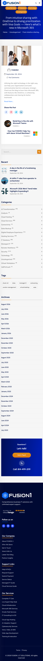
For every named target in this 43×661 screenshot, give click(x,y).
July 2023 (4, 430)
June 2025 (5, 367)
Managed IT (7, 244)
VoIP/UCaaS (6, 267)
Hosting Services (9, 236)
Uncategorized (21, 12)
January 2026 (6, 333)
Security (6, 251)
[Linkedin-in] (3, 526)
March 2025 (5, 382)
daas (13, 283)
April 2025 (5, 377)
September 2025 (7, 353)
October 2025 (6, 348)
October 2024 (6, 406)
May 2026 (4, 319)
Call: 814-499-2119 (21, 469)
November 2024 (7, 401)
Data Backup (7, 228)
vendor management (9, 287)
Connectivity (7, 224)
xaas (34, 287)
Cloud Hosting (7, 217)
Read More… (9, 101)
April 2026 (5, 324)
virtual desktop (24, 287)
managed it (22, 283)
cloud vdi (5, 283)
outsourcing (34, 283)
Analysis (5, 213)
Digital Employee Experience (13, 232)
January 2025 (6, 391)
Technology (32, 8)
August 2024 (5, 416)
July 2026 (4, 309)
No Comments (14, 77)
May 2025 (4, 372)
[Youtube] (12, 526)
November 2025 (7, 343)
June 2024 (5, 420)
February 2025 (6, 387)
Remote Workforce (9, 248)
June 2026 (5, 314)
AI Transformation (9, 209)
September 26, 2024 (14, 74)
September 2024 (7, 411)
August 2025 (5, 358)
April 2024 (5, 425)
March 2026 (5, 328)
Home (5, 32)
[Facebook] (8, 526)
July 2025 (4, 362)
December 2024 (7, 396)
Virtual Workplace (9, 263)
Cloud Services (11, 8)
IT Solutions (22, 8)
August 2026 (5, 304)
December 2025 (7, 338)
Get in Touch (22, 455)
